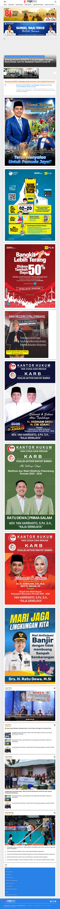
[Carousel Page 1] (26, 719)
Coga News (24, 56)
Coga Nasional (17, 56)
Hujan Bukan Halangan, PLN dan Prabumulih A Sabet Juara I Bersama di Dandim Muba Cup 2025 (30, 859)
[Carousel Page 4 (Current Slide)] (31, 719)
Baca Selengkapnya (24, 91)
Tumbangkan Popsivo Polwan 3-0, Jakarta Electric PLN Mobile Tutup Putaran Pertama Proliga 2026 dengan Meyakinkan (31, 848)
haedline (7, 869)
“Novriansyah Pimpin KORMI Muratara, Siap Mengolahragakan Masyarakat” (25, 851)
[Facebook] (51, 901)
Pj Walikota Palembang (10, 889)
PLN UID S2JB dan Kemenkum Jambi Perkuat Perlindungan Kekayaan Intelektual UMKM (12, 75)
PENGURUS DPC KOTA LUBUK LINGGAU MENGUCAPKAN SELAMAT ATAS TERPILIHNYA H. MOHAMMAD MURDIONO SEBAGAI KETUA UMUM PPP (30, 715)
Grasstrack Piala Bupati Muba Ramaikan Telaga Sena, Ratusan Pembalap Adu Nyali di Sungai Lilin (31, 854)
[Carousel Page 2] (28, 719)
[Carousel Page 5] (33, 719)
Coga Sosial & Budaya (38, 56)
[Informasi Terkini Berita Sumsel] (30, 1)
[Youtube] (55, 901)
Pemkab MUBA (9, 871)
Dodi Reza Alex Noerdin (11, 894)
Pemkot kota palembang (11, 880)
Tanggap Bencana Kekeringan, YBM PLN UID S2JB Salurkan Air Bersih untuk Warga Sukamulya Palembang (32, 733)
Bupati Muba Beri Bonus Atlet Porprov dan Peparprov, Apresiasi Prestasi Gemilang (27, 857)
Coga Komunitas (9, 56)
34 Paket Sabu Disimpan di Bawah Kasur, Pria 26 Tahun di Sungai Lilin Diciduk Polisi (28, 728)
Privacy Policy (37, 905)
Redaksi (14, 906)
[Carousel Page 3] (30, 719)
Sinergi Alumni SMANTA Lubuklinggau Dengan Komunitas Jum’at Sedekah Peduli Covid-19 (29, 60)
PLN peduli (8, 874)
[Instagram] (53, 901)
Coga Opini (30, 56)
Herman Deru (8, 886)
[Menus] (5, 1)
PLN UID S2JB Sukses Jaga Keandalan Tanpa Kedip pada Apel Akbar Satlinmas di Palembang (32, 740)
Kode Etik (49, 905)
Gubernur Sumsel (9, 883)
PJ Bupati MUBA (9, 877)
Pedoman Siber (7, 906)
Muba (6, 892)
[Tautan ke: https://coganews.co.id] (54, 688)
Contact (43, 905)
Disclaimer (30, 905)
